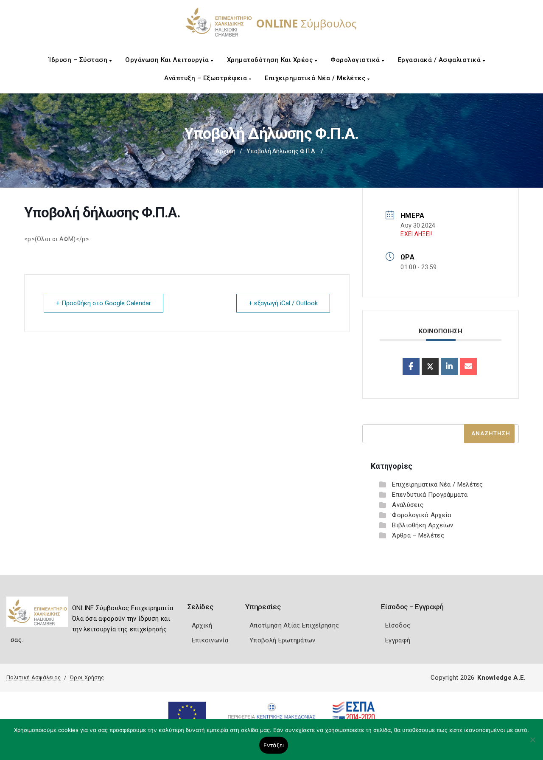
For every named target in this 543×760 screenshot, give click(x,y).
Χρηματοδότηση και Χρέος (271, 60)
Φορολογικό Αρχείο (421, 515)
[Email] (468, 366)
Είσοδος (397, 625)
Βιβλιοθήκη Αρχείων (422, 525)
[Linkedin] (449, 366)
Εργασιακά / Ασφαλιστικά (440, 60)
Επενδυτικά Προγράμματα (429, 494)
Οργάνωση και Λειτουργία (168, 60)
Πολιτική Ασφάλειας (33, 677)
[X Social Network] (430, 366)
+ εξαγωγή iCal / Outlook (283, 303)
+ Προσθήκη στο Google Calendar (103, 303)
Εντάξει (273, 745)
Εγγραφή (397, 640)
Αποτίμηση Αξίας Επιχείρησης (294, 625)
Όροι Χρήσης (87, 677)
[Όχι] (532, 743)
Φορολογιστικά (356, 60)
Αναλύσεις (407, 505)
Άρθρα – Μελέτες (418, 535)
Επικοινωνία (210, 640)
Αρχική (225, 151)
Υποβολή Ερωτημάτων (282, 640)
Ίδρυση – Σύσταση (79, 60)
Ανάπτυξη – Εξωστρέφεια (206, 78)
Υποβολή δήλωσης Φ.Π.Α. (281, 151)
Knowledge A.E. (501, 677)
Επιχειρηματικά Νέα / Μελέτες (316, 78)
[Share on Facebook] (411, 366)
